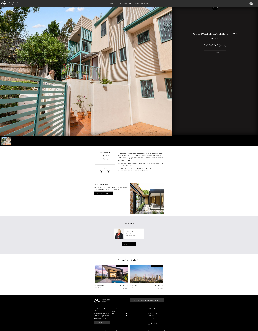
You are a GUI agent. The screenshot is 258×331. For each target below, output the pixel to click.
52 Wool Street (133, 285)
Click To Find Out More (102, 193)
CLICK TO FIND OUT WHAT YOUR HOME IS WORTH (147, 300)
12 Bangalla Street (99, 285)
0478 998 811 (152, 315)
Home (111, 3)
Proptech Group (161, 330)
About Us (114, 311)
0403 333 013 (129, 233)
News (125, 3)
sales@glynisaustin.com (154, 318)
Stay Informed (144, 3)
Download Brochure (215, 52)
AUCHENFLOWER (98, 287)
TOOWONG (132, 287)
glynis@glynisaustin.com (131, 235)
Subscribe (101, 322)
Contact (137, 3)
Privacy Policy (145, 330)
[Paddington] (86, 71)
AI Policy (150, 330)
